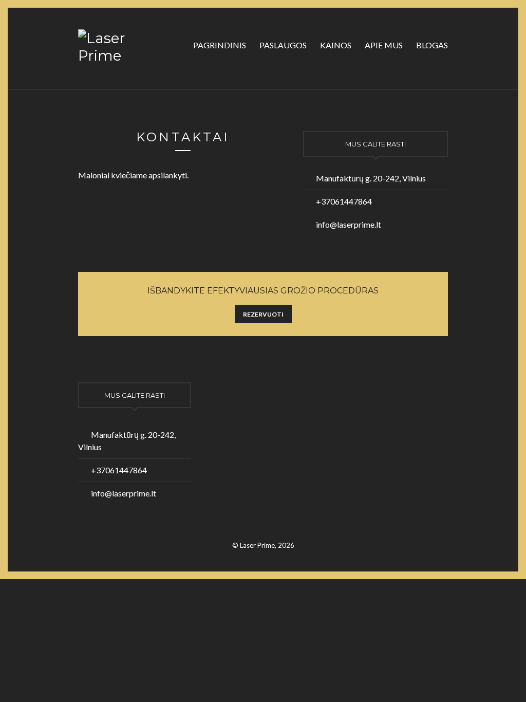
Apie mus (384, 45)
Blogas (432, 45)
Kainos (335, 45)
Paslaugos (283, 45)
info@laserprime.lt (348, 224)
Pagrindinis (219, 45)
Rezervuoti (263, 314)
